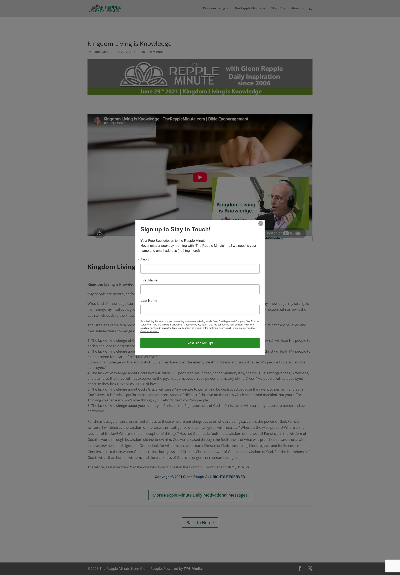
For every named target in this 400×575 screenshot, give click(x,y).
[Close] (260, 223)
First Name (149, 280)
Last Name (148, 300)
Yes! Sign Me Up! (200, 342)
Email (144, 259)
